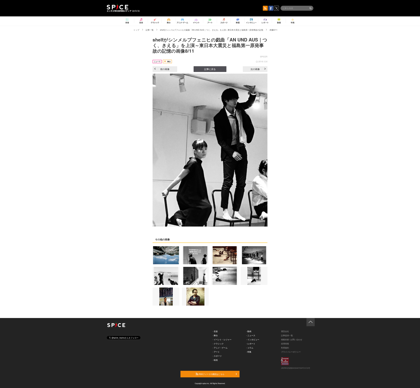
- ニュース (250, 335)
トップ (136, 29)
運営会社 (285, 331)
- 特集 (248, 351)
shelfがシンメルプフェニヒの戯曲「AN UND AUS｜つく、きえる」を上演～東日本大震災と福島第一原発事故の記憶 (211, 29)
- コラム (249, 347)
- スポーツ (217, 355)
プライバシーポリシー (291, 351)
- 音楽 (215, 331)
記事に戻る (210, 69)
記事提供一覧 (287, 335)
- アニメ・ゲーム (220, 347)
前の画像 (164, 69)
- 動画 (248, 331)
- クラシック (218, 343)
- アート (216, 351)
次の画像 (255, 69)
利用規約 (285, 347)
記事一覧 (150, 29)
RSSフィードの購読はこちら (211, 374)
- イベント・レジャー (222, 339)
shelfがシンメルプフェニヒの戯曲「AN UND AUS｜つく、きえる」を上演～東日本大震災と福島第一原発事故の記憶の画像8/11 (210, 45)
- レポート (250, 343)
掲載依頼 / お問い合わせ (291, 339)
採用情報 (285, 343)
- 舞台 (215, 335)
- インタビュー (252, 339)
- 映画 (215, 359)
